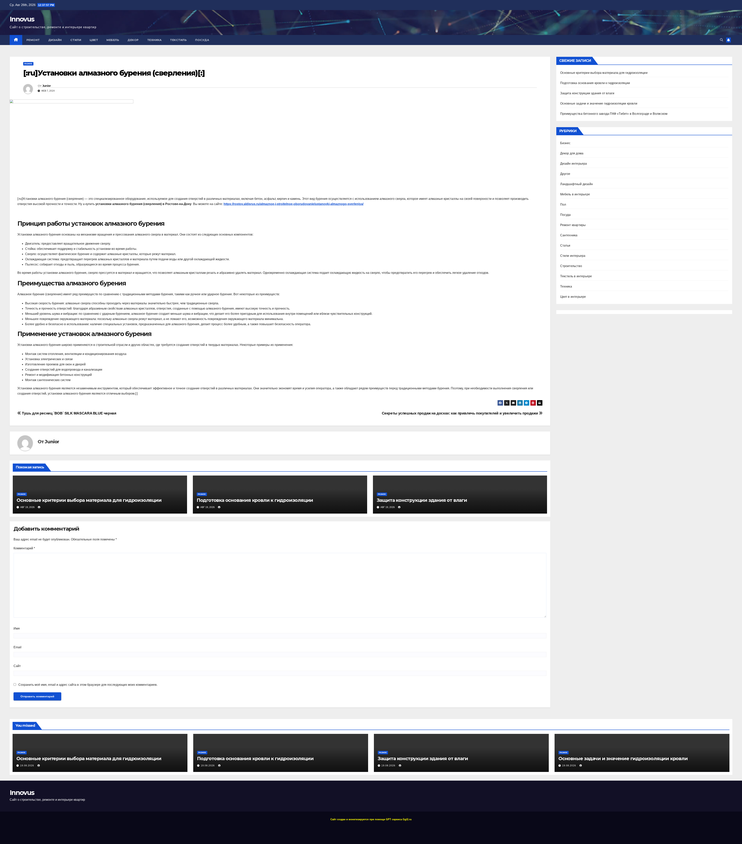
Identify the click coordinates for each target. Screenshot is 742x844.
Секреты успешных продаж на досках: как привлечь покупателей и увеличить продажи (460, 413)
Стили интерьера (572, 255)
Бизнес (565, 143)
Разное (28, 64)
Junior (47, 86)
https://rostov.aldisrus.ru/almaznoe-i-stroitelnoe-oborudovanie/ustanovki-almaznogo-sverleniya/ (293, 204)
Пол (563, 204)
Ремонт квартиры (573, 225)
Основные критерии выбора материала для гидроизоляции (89, 500)
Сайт (17, 666)
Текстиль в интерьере (576, 276)
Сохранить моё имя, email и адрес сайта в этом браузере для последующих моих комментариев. (87, 684)
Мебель (112, 40)
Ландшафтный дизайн (576, 184)
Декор (133, 40)
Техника (154, 40)
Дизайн (55, 40)
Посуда (202, 40)
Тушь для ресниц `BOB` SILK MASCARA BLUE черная (68, 413)
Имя (17, 628)
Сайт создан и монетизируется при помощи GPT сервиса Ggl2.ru (371, 819)
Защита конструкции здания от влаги (422, 500)
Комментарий (24, 548)
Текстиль (178, 40)
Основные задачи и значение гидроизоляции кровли (598, 103)
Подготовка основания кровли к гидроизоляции (255, 500)
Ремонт (33, 40)
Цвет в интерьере (573, 296)
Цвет (94, 40)
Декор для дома (572, 153)
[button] (721, 40)
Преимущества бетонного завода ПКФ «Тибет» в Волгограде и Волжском (614, 113)
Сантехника (569, 235)
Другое (565, 173)
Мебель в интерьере (575, 194)
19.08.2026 (27, 765)
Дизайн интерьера (573, 163)
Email (17, 647)
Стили (75, 40)
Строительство (571, 266)
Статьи (565, 245)
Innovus (22, 19)
